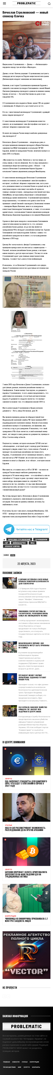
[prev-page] (4, 996)
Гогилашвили (41, 539)
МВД (32, 542)
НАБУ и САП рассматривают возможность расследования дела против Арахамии (25, 829)
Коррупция (10, 916)
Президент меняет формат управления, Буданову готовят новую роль (32, 677)
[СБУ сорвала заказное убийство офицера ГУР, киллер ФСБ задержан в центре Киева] (10, 711)
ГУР (6, 542)
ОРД (12, 555)
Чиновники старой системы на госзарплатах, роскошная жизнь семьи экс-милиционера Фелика (33, 613)
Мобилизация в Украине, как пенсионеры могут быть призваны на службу (34, 645)
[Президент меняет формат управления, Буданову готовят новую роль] (10, 679)
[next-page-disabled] (8, 996)
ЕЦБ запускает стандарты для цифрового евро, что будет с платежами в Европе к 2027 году (26, 783)
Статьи (8, 825)
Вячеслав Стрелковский (19, 539)
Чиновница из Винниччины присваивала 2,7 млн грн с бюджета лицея (26, 920)
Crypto (8, 779)
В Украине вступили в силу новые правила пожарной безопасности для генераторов (34, 581)
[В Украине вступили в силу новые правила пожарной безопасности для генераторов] (10, 583)
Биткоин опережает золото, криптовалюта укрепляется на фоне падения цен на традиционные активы (26, 874)
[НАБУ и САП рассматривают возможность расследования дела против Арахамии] (26, 807)
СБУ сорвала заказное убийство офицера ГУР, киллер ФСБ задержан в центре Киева (33, 709)
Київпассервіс (19, 542)
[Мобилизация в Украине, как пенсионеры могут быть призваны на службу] (10, 647)
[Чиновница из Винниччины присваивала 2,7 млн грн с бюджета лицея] (26, 898)
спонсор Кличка (12, 546)
